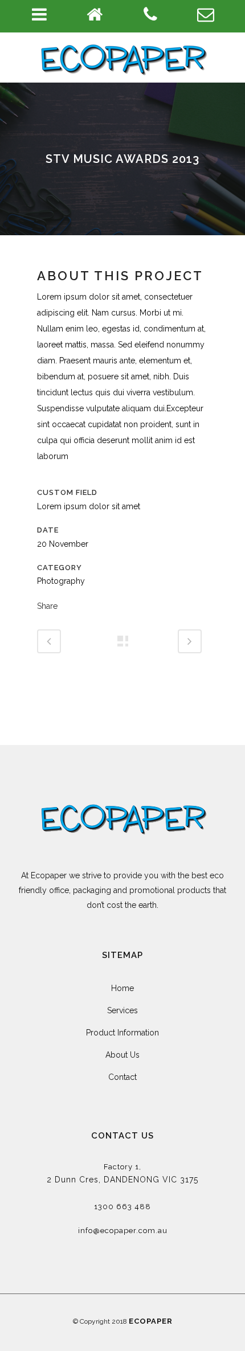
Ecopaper (151, 1321)
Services (122, 1010)
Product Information (122, 1032)
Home (122, 988)
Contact (122, 1077)
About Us (122, 1054)
